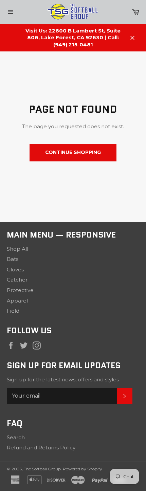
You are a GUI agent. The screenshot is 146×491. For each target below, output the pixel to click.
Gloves (15, 269)
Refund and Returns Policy (41, 447)
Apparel (17, 300)
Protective (20, 290)
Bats (12, 259)
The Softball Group (42, 468)
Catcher (17, 279)
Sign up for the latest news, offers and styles (63, 379)
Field (13, 311)
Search (16, 437)
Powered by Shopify (82, 468)
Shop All (17, 249)
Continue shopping (73, 152)
